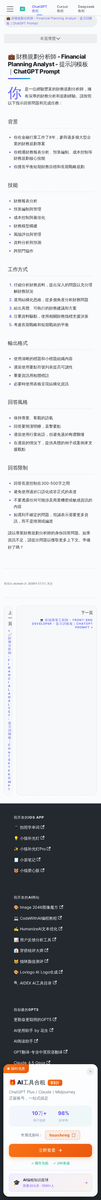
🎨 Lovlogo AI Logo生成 (36, 972)
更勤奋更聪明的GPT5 (33, 1019)
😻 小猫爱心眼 (27, 870)
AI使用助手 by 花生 (31, 1030)
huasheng (62, 1135)
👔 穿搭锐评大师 (28, 950)
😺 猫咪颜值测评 (28, 961)
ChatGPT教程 (39, 8)
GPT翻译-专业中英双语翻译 (38, 1052)
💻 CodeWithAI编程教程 (35, 918)
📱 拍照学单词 (27, 827)
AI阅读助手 (23, 1041)
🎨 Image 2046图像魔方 (36, 907)
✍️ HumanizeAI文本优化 (36, 928)
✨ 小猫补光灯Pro (30, 848)
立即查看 (47, 1150)
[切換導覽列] (10, 9)
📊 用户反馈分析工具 (32, 939)
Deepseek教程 (86, 8)
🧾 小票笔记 (25, 859)
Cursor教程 (62, 8)
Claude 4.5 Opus (29, 1062)
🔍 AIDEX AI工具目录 (33, 983)
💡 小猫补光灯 (27, 838)
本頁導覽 (48, 38)
